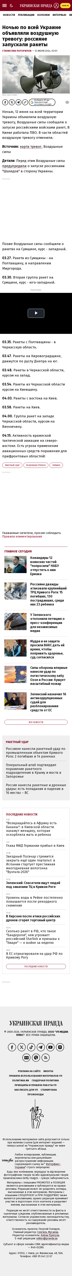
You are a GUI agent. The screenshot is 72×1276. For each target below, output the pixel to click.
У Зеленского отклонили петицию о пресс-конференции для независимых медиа (47, 623)
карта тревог (31, 146)
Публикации (26, 15)
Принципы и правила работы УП (35, 1085)
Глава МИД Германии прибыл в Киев (35, 846)
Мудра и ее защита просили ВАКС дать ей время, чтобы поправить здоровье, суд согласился (47, 649)
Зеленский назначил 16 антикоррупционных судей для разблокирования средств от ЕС (48, 702)
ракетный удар (12, 465)
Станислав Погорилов (17, 50)
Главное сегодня (18, 551)
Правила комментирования (22, 536)
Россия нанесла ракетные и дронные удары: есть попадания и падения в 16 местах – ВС (36, 789)
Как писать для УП (26, 1089)
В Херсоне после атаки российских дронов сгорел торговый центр (33, 918)
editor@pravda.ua (46, 1238)
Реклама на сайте (29, 1071)
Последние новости (21, 814)
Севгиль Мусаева (47, 1232)
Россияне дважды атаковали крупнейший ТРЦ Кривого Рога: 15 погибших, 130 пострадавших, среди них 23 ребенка (48, 594)
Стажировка (49, 1089)
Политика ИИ (20, 1080)
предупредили (14, 166)
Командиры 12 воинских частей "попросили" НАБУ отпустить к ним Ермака (44, 566)
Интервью (59, 15)
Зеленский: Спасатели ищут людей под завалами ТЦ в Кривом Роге (33, 885)
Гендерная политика (45, 1080)
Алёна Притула (50, 1235)
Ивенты (48, 1071)
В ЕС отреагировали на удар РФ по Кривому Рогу (34, 956)
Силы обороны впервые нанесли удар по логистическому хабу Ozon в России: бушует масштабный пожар (48, 676)
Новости (9, 15)
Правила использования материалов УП (35, 1075)
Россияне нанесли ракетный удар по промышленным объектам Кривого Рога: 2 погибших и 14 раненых (35, 752)
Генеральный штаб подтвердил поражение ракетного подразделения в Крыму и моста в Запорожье (33, 771)
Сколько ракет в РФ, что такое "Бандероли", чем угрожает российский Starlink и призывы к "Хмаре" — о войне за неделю (33, 937)
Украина (56, 465)
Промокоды (36, 1094)
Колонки (43, 15)
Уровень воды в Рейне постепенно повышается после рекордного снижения (34, 901)
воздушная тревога (36, 465)
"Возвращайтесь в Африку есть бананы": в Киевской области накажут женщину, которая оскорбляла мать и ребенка (31, 829)
